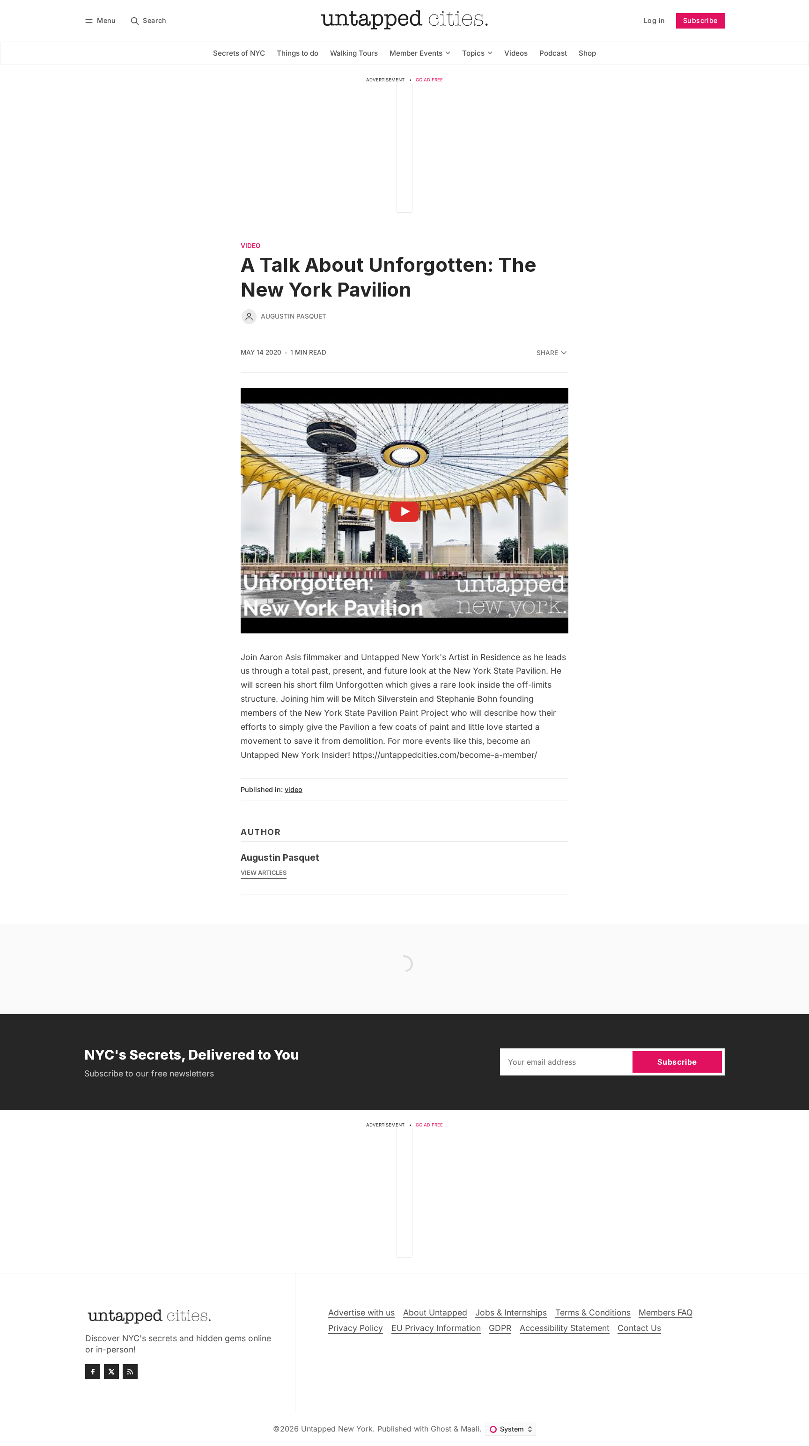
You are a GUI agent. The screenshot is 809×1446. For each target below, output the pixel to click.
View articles (264, 872)
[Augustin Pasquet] (249, 316)
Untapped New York (337, 1428)
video (250, 246)
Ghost (441, 1428)
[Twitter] (111, 1371)
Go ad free (429, 79)
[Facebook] (92, 1371)
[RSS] (130, 1371)
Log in (654, 20)
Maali (470, 1428)
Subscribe (700, 20)
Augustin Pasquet (293, 316)
